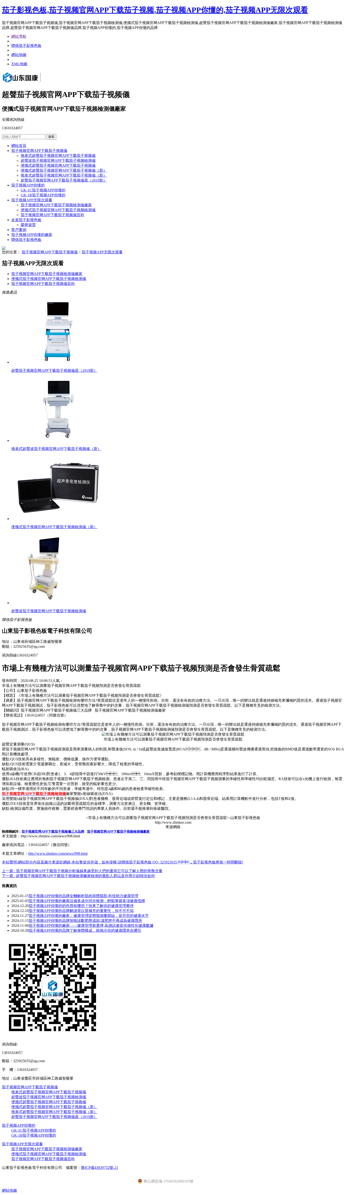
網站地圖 (18, 55)
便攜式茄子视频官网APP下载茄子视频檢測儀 (58, 210)
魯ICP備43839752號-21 (99, 1168)
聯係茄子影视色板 (26, 46)
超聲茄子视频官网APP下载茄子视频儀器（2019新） (64, 180)
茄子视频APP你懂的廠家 (31, 235)
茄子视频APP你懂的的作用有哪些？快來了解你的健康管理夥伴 (81, 906)
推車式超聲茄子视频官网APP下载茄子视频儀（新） (64, 175)
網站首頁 (18, 146)
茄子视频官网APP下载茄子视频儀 (39, 151)
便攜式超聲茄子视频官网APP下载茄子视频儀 (58, 165)
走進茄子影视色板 (26, 220)
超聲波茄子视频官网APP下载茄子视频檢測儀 (58, 160)
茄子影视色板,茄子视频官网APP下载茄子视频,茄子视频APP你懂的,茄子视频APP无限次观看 (155, 10)
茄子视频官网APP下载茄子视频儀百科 (52, 215)
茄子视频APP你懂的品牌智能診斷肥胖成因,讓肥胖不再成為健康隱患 (85, 921)
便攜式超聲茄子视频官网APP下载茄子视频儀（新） (64, 170)
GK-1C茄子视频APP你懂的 (43, 190)
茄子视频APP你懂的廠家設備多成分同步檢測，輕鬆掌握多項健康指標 (87, 901)
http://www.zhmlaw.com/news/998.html (58, 853)
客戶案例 (18, 230)
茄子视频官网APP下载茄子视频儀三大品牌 (53, 831)
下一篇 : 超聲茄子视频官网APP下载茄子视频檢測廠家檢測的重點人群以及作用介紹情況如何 (78, 876)
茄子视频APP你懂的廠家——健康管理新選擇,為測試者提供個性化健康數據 (91, 926)
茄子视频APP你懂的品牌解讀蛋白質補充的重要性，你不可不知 (81, 911)
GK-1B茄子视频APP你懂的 (43, 195)
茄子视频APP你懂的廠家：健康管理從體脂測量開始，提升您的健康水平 (89, 916)
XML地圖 (19, 64)
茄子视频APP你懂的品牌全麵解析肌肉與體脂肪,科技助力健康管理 (83, 896)
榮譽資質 (28, 225)
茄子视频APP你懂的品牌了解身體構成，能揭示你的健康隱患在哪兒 (85, 930)
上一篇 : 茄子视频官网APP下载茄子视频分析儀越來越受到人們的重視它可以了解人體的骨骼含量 (82, 871)
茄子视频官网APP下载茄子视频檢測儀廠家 (56, 205)
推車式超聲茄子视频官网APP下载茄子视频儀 (58, 156)
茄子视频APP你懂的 (28, 185)
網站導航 (18, 36)
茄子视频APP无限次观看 (31, 200)
